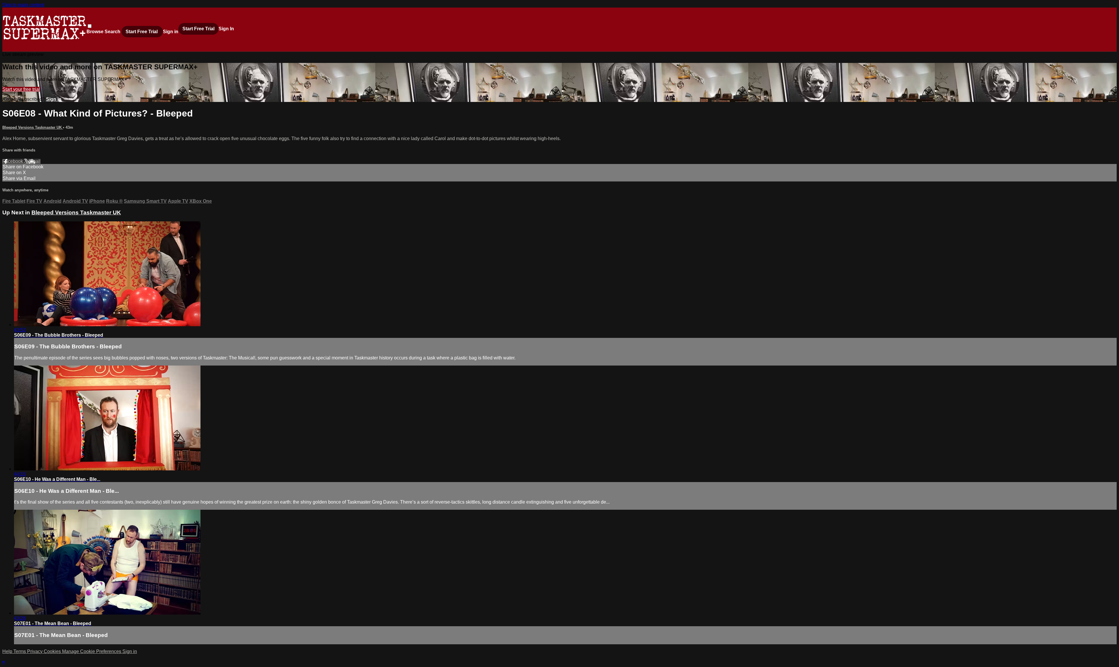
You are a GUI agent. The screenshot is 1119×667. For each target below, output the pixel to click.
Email (35, 161)
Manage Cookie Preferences (92, 651)
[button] (90, 26)
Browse (96, 31)
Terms (20, 651)
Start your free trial (21, 89)
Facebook (13, 161)
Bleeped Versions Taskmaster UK (32, 127)
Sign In (226, 28)
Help (7, 651)
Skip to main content (23, 4)
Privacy (35, 651)
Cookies (53, 651)
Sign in (170, 31)
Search (113, 31)
